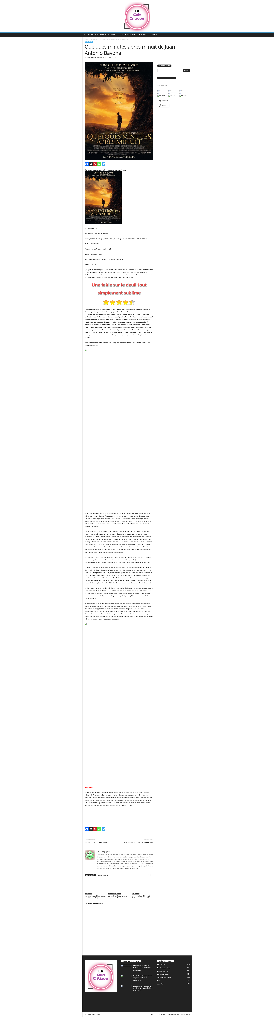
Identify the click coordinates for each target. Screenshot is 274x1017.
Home (86, 39)
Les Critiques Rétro (163, 971)
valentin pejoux (91, 57)
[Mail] (100, 997)
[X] (91, 164)
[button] (188, 35)
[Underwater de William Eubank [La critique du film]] (95, 886)
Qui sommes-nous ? (173, 1014)
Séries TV (103, 35)
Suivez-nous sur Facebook (166, 77)
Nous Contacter (161, 1014)
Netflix (113, 35)
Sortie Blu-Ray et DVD (127, 35)
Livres (153, 35)
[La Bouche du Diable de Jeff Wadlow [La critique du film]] (142, 886)
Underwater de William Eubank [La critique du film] (95, 897)
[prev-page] (149, 875)
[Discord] (87, 997)
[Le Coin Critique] (137, 16)
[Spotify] (104, 997)
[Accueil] (84, 35)
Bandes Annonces (163, 974)
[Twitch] (108, 997)
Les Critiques (91, 35)
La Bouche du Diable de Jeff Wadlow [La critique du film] (141, 897)
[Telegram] (103, 164)
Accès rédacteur (185, 1014)
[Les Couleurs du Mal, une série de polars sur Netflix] (119, 886)
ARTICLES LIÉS (90, 875)
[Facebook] (87, 164)
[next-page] (152, 875)
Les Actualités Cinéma (114, 893)
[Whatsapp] (99, 164)
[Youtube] (87, 1003)
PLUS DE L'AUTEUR (103, 875)
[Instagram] (95, 997)
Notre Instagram (162, 86)
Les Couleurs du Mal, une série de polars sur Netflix (118, 897)
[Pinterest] (95, 164)
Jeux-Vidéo (143, 35)
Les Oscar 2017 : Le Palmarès (96, 842)
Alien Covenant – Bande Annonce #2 (138, 842)
